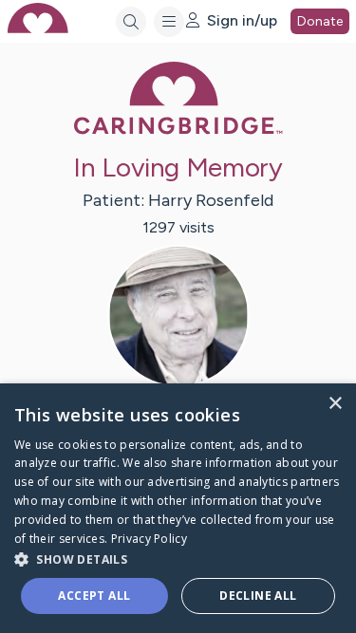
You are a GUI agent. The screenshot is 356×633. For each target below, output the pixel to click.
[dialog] (178, 508)
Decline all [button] (257, 595)
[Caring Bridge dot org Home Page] (178, 130)
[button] (178, 558)
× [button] (335, 404)
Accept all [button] (94, 595)
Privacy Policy (149, 539)
